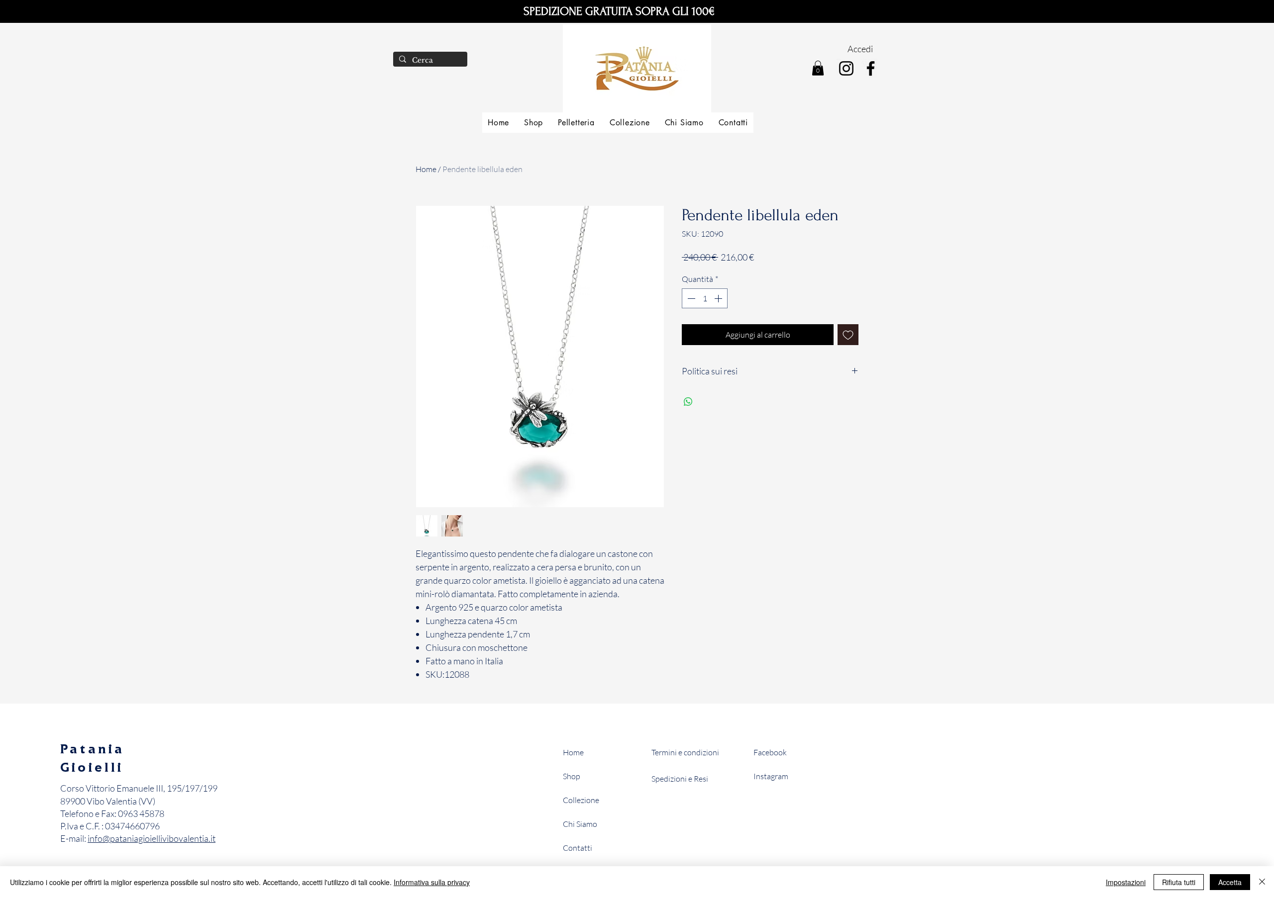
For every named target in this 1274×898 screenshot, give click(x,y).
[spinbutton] (704, 298)
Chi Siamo (580, 824)
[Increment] (719, 298)
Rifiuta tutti (1178, 882)
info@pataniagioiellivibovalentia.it (151, 838)
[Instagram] (846, 68)
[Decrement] (690, 298)
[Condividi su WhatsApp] (688, 402)
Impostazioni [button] (1126, 882)
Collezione (581, 800)
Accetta (1230, 882)
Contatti (577, 848)
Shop (571, 776)
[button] (818, 68)
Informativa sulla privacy (432, 882)
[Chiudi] (1262, 882)
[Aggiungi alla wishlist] (848, 334)
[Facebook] (870, 68)
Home (426, 169)
